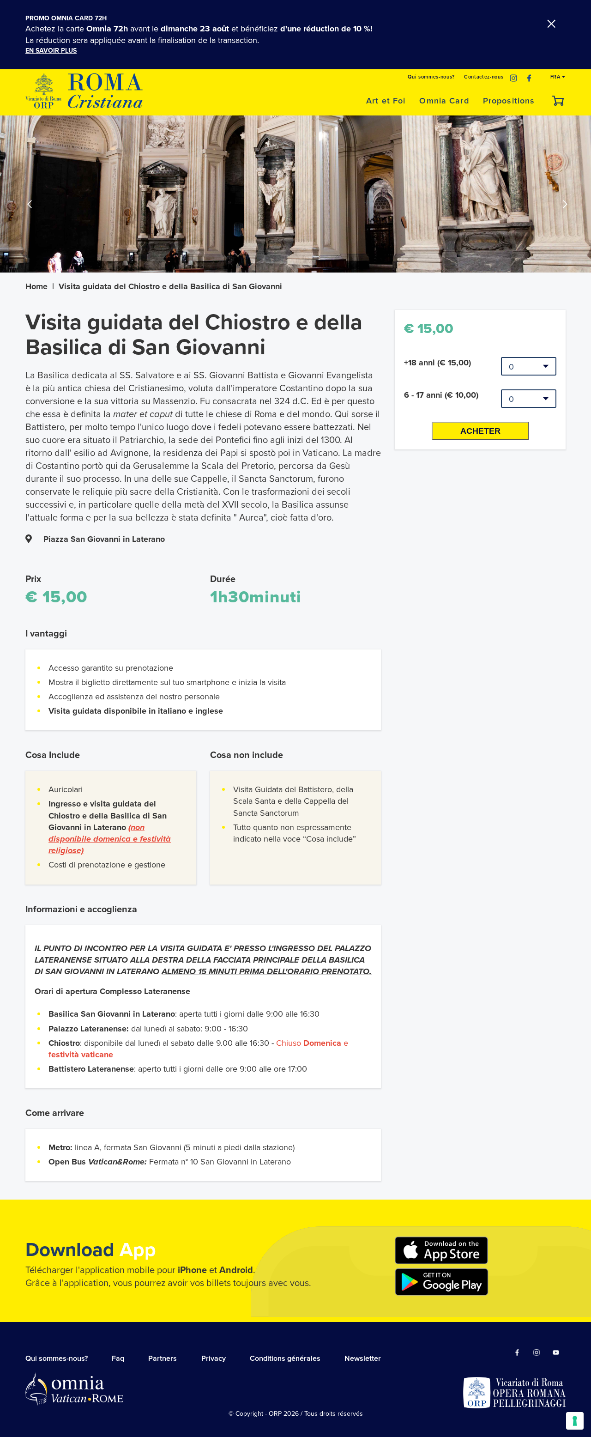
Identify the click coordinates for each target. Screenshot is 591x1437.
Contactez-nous (483, 77)
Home (36, 286)
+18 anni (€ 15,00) (437, 363)
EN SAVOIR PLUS (51, 51)
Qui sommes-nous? (431, 77)
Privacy (213, 1358)
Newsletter (362, 1358)
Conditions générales (285, 1358)
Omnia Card (444, 101)
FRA (556, 77)
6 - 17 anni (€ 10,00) (441, 395)
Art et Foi (385, 101)
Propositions (509, 101)
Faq (118, 1358)
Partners (162, 1358)
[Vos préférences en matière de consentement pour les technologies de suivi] (575, 1421)
